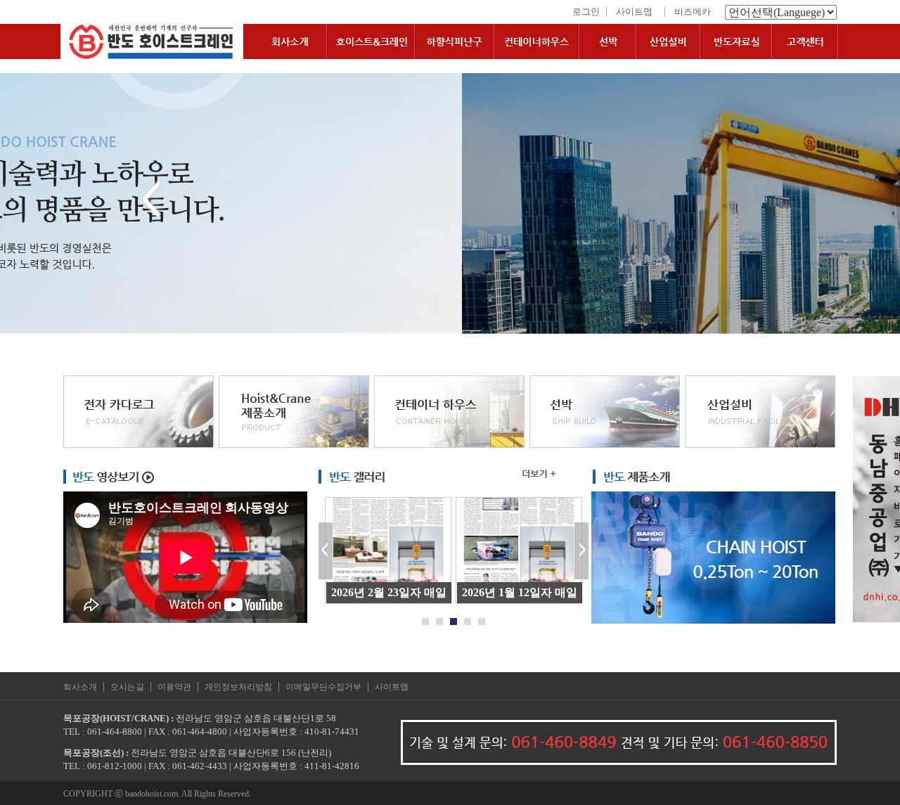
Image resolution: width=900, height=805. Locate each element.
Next (581, 550)
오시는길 (127, 687)
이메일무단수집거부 (323, 687)
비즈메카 (692, 11)
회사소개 (80, 687)
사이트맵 (634, 11)
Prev (326, 550)
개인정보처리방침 (238, 687)
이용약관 (174, 687)
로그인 (586, 11)
